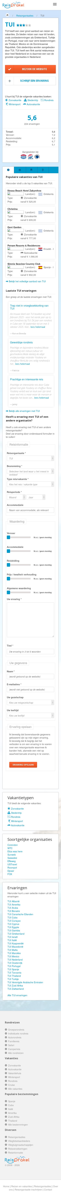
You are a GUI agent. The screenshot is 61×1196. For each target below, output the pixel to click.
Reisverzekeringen (17, 1148)
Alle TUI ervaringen (17, 995)
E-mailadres (13, 684)
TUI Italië (12, 940)
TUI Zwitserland (15, 988)
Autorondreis (14, 1037)
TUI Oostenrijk (14, 962)
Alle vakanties (15, 1088)
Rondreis (49, 100)
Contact (48, 1189)
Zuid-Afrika (13, 1116)
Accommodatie (15, 505)
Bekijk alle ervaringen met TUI (24, 411)
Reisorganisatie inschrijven (28, 1189)
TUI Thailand (14, 975)
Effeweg (11, 861)
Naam (10, 671)
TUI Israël (12, 937)
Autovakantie (33, 104)
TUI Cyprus (13, 924)
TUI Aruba (12, 907)
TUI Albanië (13, 901)
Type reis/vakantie (17, 479)
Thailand (12, 1120)
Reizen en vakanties (21, 1186)
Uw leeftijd (13, 710)
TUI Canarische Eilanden (20, 914)
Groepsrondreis (16, 1029)
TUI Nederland (15, 959)
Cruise (11, 1084)
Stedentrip (32, 100)
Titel (9, 645)
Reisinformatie (15, 1152)
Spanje (11, 1101)
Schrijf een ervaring (34, 80)
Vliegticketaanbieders (19, 1141)
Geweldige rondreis (21, 342)
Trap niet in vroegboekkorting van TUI (29, 307)
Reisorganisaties (24, 15)
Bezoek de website (34, 69)
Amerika (12, 1112)
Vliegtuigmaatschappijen (20, 1144)
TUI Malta (12, 949)
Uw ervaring (13, 599)
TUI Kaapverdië (15, 943)
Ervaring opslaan (23, 764)
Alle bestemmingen (18, 1124)
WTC (10, 848)
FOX (9, 874)
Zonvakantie (14, 100)
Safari (11, 1045)
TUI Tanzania (14, 972)
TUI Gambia (13, 930)
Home (6, 1186)
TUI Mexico (13, 956)
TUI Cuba (12, 917)
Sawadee (12, 857)
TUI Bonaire (13, 911)
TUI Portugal (13, 966)
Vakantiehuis (14, 1073)
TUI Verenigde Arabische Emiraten (25, 982)
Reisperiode (13, 492)
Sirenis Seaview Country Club (23, 263)
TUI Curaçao (14, 920)
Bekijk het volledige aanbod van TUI (27, 281)
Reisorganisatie (15, 453)
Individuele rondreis (18, 1033)
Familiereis (13, 1041)
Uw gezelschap (15, 697)
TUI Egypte (13, 927)
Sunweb (11, 854)
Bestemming (14, 466)
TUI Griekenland (15, 933)
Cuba (11, 1105)
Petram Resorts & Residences (23, 245)
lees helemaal (38, 326)
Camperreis (14, 1049)
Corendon (12, 844)
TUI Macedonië (15, 946)
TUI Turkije (13, 979)
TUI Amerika (13, 904)
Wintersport (14, 104)
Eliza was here (14, 851)
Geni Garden (14, 227)
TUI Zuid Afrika (15, 985)
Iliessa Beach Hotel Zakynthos (24, 190)
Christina (12, 208)
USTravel (12, 864)
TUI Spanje (13, 969)
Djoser (10, 870)
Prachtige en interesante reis (26, 379)
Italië (10, 1109)
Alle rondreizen (16, 1053)
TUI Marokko (14, 953)
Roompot (12, 867)
